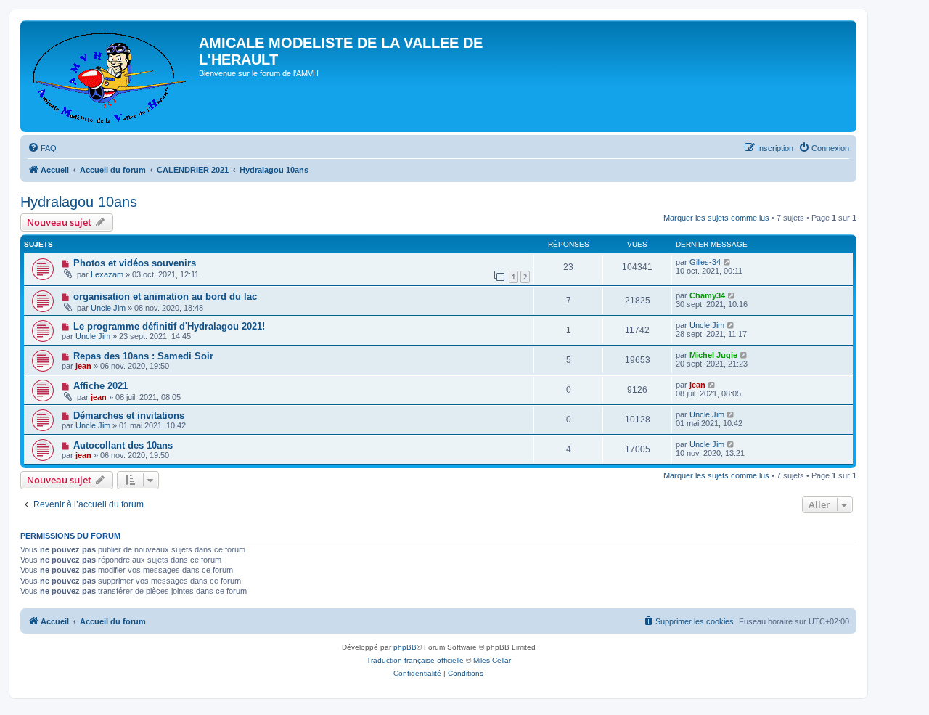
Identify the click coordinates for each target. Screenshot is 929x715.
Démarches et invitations (128, 415)
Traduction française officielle (415, 660)
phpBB (405, 647)
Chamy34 (707, 295)
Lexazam (107, 274)
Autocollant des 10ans (123, 445)
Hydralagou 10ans (78, 202)
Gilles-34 (705, 262)
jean (83, 365)
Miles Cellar (492, 660)
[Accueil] (111, 76)
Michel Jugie (713, 355)
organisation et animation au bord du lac (165, 296)
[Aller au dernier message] (727, 262)
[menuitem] (42, 148)
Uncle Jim (108, 307)
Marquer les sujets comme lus (716, 217)
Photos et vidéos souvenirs (134, 263)
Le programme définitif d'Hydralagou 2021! (169, 326)
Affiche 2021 (100, 385)
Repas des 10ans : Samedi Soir (143, 356)
